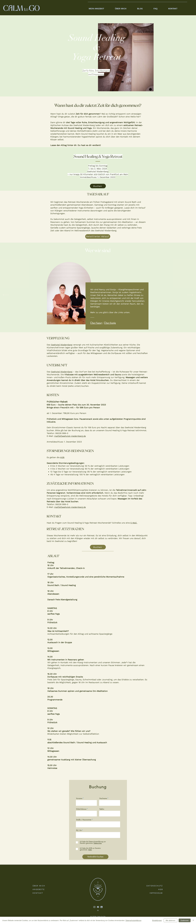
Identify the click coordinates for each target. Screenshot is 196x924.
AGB (62, 457)
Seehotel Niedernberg (61, 344)
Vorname (79, 798)
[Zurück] (6, 295)
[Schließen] (193, 920)
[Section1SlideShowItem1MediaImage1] (98, 330)
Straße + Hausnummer (83, 820)
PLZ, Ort (79, 830)
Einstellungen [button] (157, 920)
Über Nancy (96, 322)
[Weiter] (190, 295)
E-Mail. (133, 523)
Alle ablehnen (170, 920)
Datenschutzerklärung (133, 920)
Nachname (103, 798)
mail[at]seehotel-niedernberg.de (70, 436)
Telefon (101, 809)
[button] (101, 7)
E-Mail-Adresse (81, 809)
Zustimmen (185, 920)
